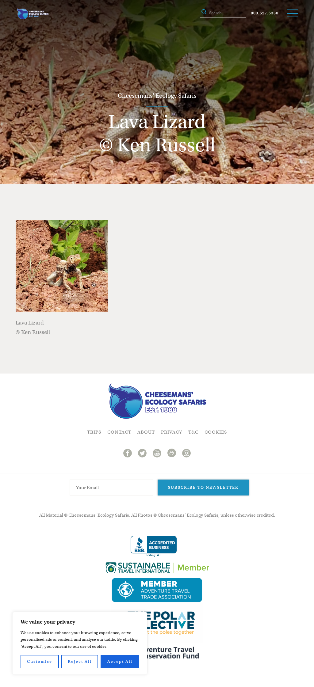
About (146, 432)
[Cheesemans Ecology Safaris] (33, 13)
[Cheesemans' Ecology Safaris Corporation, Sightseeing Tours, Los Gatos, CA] (154, 546)
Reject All (80, 661)
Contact (119, 432)
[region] (79, 643)
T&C (193, 432)
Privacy (171, 432)
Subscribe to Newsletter (203, 487)
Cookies (216, 432)
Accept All (119, 661)
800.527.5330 (264, 13)
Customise (39, 661)
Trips (94, 432)
